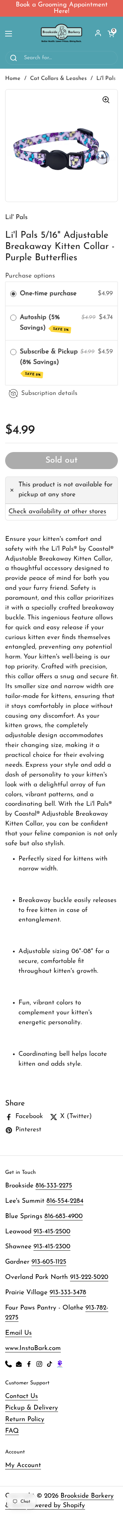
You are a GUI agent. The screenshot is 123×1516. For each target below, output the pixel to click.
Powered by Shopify (56, 1505)
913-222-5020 (89, 1277)
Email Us (18, 1333)
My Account (23, 1465)
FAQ (12, 1431)
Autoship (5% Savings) (44, 323)
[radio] (13, 294)
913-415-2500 (51, 1232)
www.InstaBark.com (33, 1348)
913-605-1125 (48, 1262)
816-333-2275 (54, 1186)
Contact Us (21, 1396)
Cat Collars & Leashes (58, 78)
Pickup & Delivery (31, 1408)
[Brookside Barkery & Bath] (61, 33)
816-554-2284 (64, 1201)
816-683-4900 (63, 1216)
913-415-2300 (51, 1247)
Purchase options (30, 276)
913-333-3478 (68, 1292)
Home (12, 78)
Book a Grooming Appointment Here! (62, 8)
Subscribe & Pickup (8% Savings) (49, 363)
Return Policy (24, 1419)
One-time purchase (48, 293)
